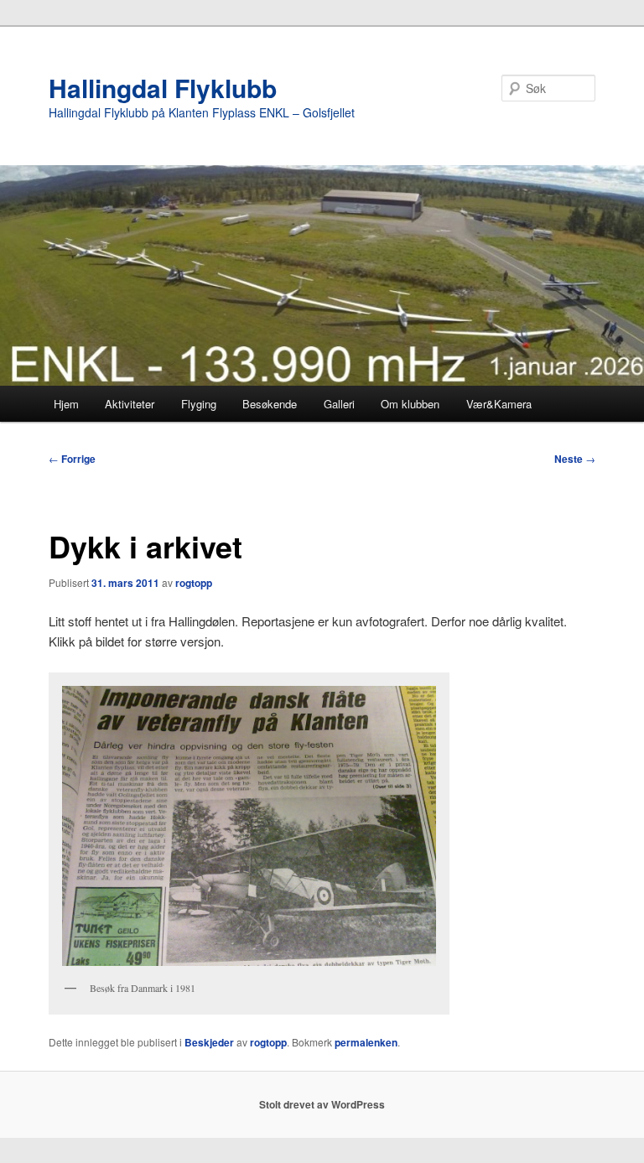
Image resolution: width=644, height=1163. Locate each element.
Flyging (198, 404)
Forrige (72, 458)
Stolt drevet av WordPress (322, 1104)
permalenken (366, 1042)
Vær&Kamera (499, 404)
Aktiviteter (129, 404)
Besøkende (269, 404)
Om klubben (410, 404)
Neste (574, 458)
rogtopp (193, 582)
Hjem (66, 404)
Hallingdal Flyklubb (163, 88)
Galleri (339, 404)
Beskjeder (209, 1042)
